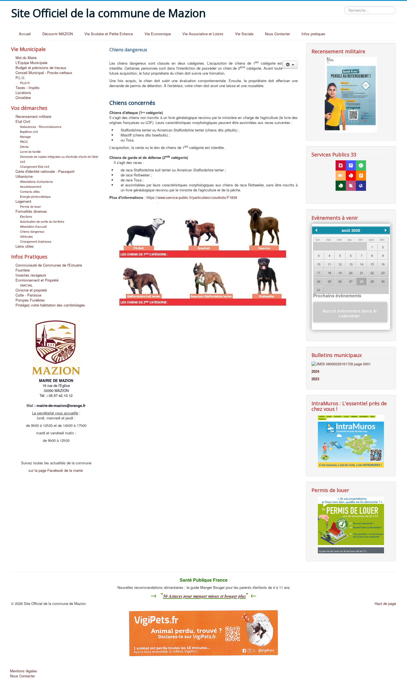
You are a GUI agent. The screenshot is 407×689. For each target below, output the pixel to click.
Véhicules (26, 236)
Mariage (25, 136)
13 (350, 264)
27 (350, 281)
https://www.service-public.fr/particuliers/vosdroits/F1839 (191, 197)
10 (318, 264)
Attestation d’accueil (33, 226)
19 (340, 272)
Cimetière (23, 97)
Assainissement (30, 186)
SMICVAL (26, 285)
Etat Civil (23, 121)
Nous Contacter (277, 33)
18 (329, 272)
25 (329, 281)
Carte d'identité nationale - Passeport (45, 171)
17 (318, 272)
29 (372, 281)
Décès (24, 146)
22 (372, 272)
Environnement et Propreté (37, 280)
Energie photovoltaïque (35, 196)
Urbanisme (24, 176)
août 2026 (351, 230)
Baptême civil (29, 131)
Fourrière (23, 270)
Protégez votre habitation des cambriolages (50, 305)
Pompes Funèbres (30, 300)
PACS (24, 141)
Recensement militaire (33, 116)
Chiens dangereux (32, 231)
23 (383, 272)
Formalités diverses (31, 211)
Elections (26, 216)
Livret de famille (30, 151)
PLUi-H (25, 82)
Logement (23, 201)
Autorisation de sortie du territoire (42, 221)
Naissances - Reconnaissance (40, 126)
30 (383, 281)
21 (361, 272)
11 (329, 264)
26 (340, 281)
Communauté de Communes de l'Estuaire (49, 265)
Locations (23, 92)
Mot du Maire (26, 57)
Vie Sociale (244, 33)
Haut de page (385, 603)
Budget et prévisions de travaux (41, 67)
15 (372, 264)
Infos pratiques (313, 33)
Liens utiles (25, 246)
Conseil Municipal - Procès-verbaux (44, 72)
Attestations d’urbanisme (36, 181)
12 (340, 264)
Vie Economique (158, 33)
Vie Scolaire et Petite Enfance (108, 33)
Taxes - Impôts (28, 87)
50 (165, 596)
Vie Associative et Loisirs (202, 33)
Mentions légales (23, 670)
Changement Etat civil (34, 166)
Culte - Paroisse (28, 295)
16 (383, 264)
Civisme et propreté (31, 290)
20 (350, 272)
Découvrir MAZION (57, 33)
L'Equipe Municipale (31, 62)
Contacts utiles (30, 191)
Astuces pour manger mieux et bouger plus (207, 596)
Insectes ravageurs (31, 275)
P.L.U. (20, 77)
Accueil (25, 33)
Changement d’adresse (35, 241)
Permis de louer (30, 206)
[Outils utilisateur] (290, 65)
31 (318, 290)
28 (361, 281)
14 (361, 264)
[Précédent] (316, 230)
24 (318, 281)
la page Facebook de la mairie (59, 470)
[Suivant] (385, 230)
